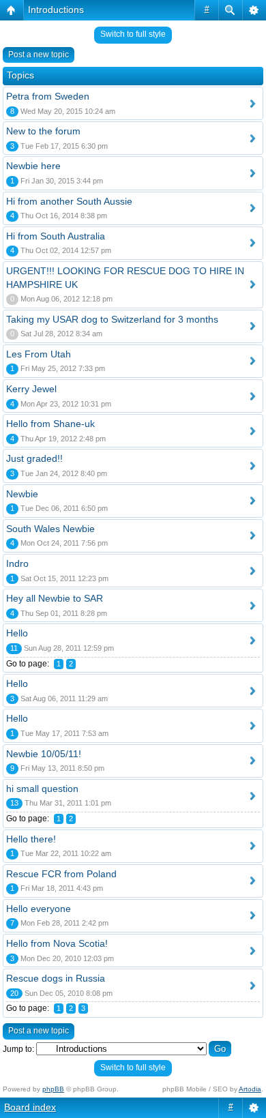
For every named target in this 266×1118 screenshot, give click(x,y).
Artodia (250, 1089)
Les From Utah (38, 354)
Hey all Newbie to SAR (54, 598)
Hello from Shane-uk (50, 423)
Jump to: (18, 1049)
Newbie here (33, 165)
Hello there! (31, 839)
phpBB (53, 1089)
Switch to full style (133, 34)
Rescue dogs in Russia (55, 978)
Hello (17, 633)
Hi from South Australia (55, 236)
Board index (30, 1107)
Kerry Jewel (31, 388)
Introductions (56, 9)
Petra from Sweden (47, 96)
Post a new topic (38, 54)
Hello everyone (38, 908)
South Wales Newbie (50, 528)
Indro (17, 563)
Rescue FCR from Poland (61, 873)
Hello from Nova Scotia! (57, 943)
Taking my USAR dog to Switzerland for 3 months (112, 319)
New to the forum (43, 131)
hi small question (42, 788)
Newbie (22, 493)
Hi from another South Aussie (69, 201)
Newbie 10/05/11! (43, 753)
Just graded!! (34, 458)
